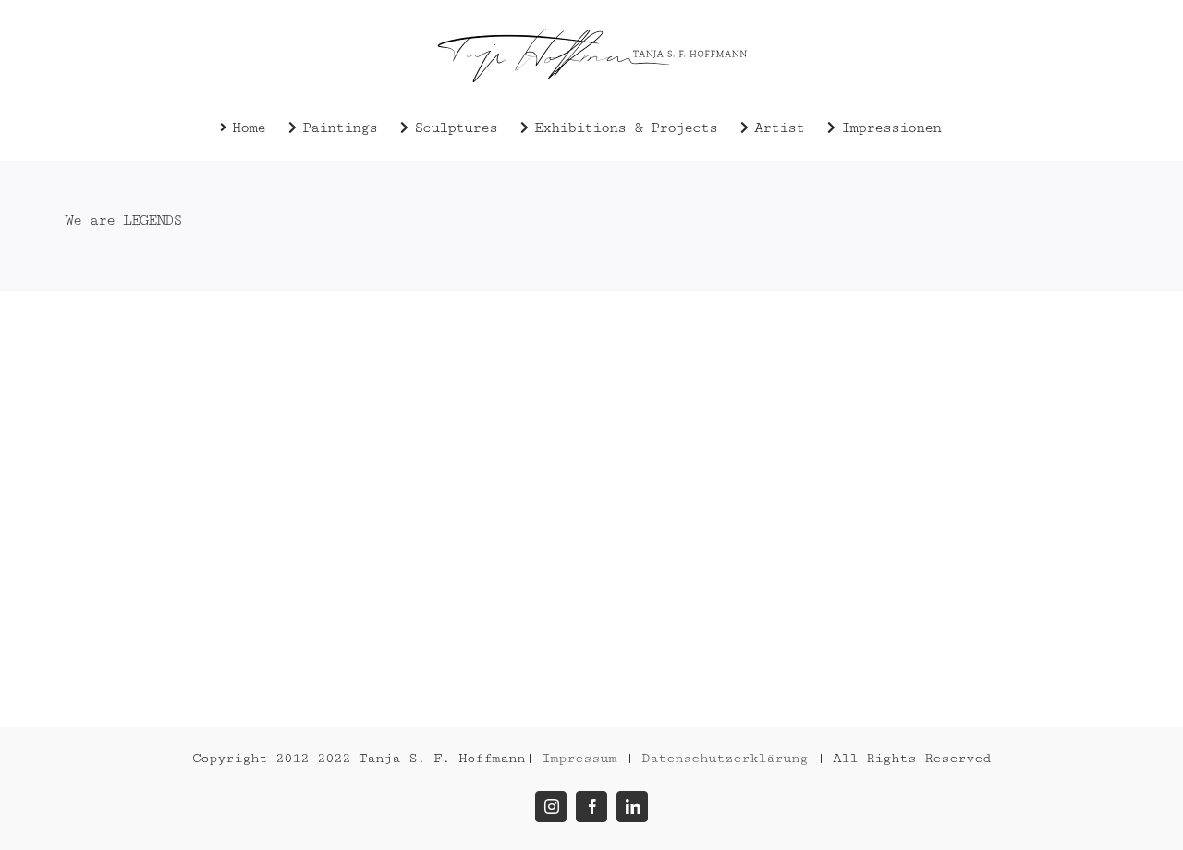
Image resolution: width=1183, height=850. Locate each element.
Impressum (579, 758)
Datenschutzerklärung (724, 758)
